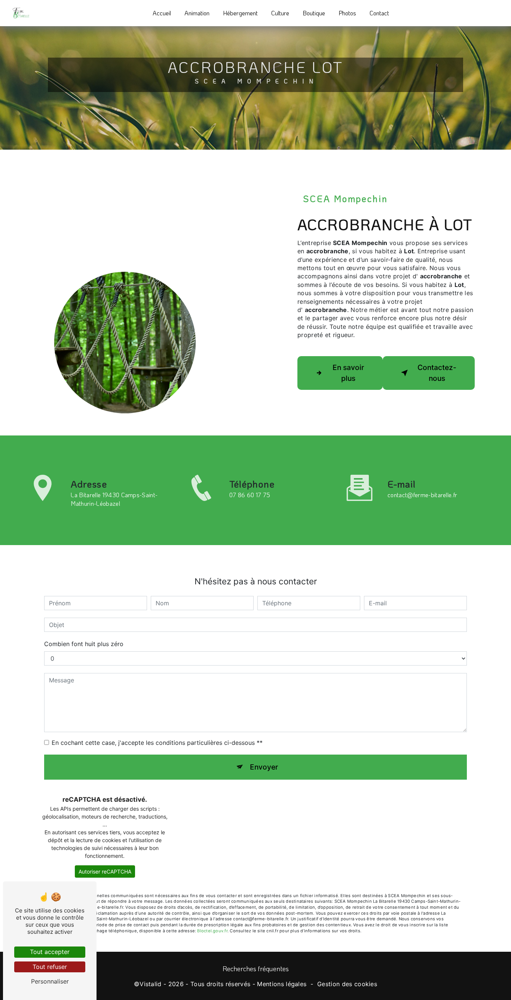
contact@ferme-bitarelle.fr (422, 495)
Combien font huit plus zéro (83, 644)
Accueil (162, 13)
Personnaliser (50, 981)
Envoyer (264, 766)
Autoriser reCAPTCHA (105, 871)
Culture (280, 13)
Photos (347, 13)
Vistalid (151, 984)
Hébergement (240, 13)
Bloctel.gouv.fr (212, 930)
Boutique (314, 13)
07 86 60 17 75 (249, 495)
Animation (196, 13)
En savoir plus (348, 373)
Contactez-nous (436, 373)
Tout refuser (50, 966)
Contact (379, 13)
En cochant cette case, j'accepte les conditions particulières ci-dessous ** (157, 742)
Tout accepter (50, 951)
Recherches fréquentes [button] (256, 968)
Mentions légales (281, 984)
